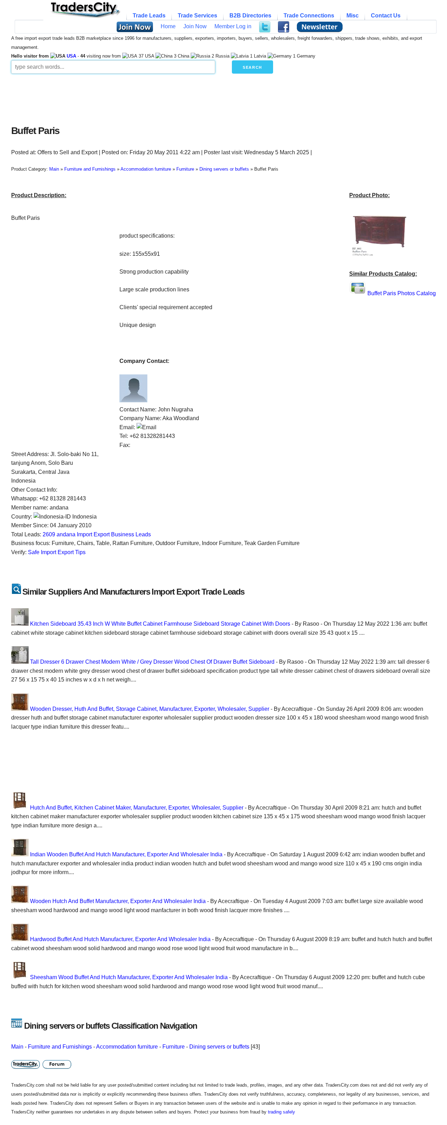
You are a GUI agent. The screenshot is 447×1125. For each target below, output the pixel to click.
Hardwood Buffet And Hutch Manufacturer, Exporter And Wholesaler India (120, 939)
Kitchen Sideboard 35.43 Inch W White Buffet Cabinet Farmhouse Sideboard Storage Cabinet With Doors (160, 624)
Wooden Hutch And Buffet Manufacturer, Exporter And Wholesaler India (118, 901)
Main (17, 1047)
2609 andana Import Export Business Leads (97, 534)
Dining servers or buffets (219, 1047)
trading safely (281, 1112)
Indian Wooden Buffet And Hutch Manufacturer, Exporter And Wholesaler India (126, 854)
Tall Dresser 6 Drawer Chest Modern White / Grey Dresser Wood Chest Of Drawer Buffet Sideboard (152, 662)
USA (71, 56)
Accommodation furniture (127, 1047)
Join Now (195, 26)
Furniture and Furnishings (60, 1047)
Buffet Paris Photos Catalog (401, 293)
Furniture (173, 1047)
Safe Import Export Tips (57, 552)
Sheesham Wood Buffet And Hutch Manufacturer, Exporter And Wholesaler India (129, 977)
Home (168, 26)
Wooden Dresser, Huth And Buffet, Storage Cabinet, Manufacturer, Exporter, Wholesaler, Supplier (149, 709)
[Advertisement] (180, 97)
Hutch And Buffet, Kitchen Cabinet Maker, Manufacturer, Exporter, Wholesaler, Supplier (136, 808)
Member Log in (232, 26)
